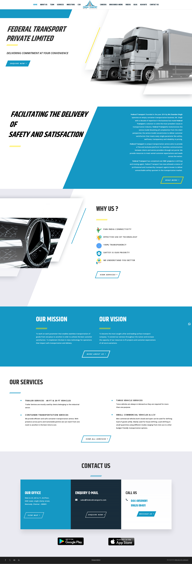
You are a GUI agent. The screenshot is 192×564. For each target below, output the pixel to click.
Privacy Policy (96, 560)
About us (43, 5)
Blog (135, 5)
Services (60, 5)
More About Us (95, 354)
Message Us (146, 514)
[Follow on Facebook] (5, 560)
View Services (108, 275)
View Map (33, 515)
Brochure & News (116, 5)
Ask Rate (143, 5)
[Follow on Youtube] (14, 560)
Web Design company (181, 560)
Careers (103, 5)
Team (52, 5)
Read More (171, 180)
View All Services (96, 439)
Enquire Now (17, 63)
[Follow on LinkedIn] (19, 560)
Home (35, 5)
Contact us (154, 5)
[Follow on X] (10, 560)
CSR (79, 5)
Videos (128, 5)
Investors (71, 5)
